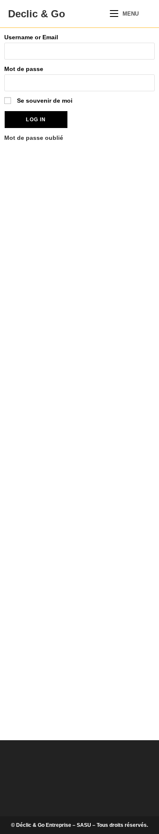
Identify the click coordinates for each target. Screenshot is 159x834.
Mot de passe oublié (33, 137)
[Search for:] (145, 14)
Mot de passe (23, 68)
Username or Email (31, 37)
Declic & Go (36, 13)
